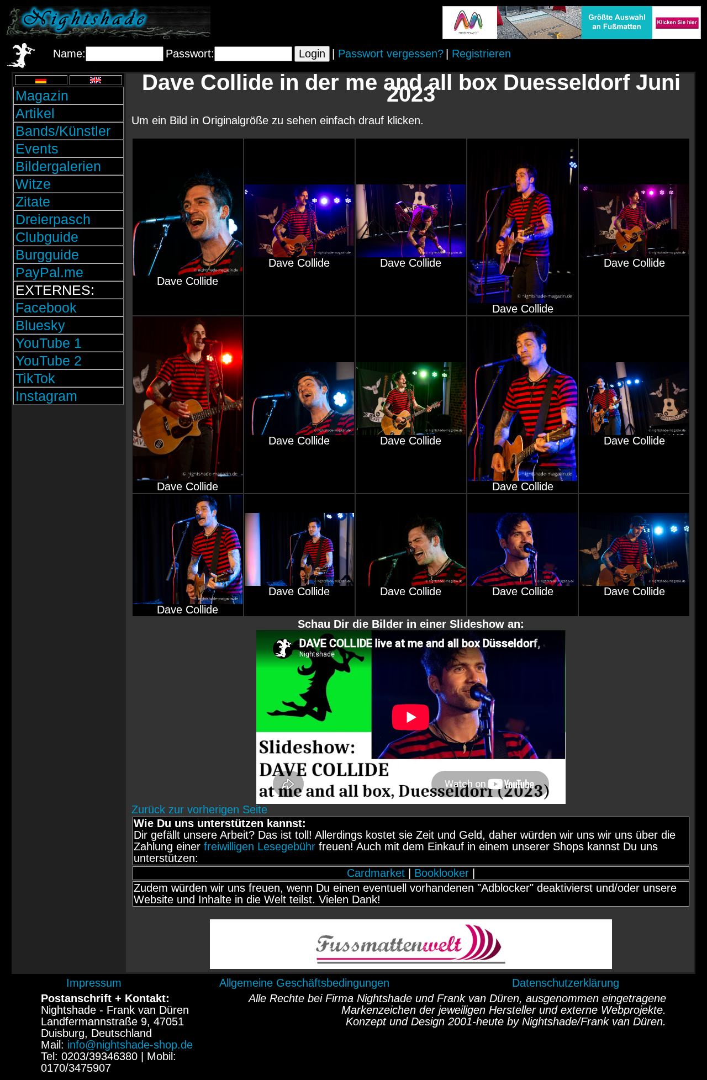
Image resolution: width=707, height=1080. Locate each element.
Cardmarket (376, 873)
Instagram (46, 396)
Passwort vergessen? (391, 53)
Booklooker (441, 873)
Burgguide (47, 254)
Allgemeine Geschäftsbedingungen (304, 983)
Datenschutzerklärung (565, 983)
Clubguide (46, 237)
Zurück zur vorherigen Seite (199, 809)
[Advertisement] (68, 482)
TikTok (35, 378)
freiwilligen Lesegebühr (259, 846)
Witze (33, 184)
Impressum (94, 983)
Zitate (32, 201)
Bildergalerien (58, 166)
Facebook (46, 307)
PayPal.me (49, 272)
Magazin (41, 95)
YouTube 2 (48, 360)
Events (37, 148)
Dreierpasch (53, 219)
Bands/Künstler (62, 131)
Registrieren (481, 53)
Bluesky (40, 325)
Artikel (35, 113)
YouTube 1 (48, 343)
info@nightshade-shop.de (130, 1045)
